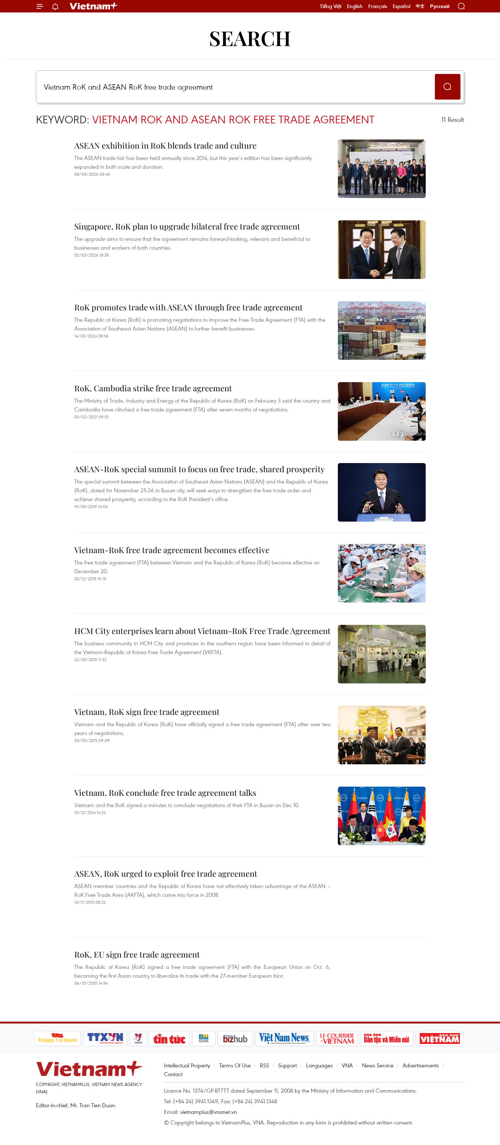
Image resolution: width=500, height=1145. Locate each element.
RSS (264, 1065)
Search (250, 37)
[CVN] (337, 1038)
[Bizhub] (235, 1038)
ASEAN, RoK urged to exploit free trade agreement (165, 873)
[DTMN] (387, 1038)
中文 (420, 6)
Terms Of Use (235, 1065)
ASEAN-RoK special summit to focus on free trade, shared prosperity (199, 468)
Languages (319, 1065)
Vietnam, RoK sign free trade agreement (147, 711)
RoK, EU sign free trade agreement (137, 954)
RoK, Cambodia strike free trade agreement (153, 388)
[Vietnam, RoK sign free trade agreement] (382, 735)
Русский (439, 6)
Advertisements (421, 1065)
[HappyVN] (57, 1038)
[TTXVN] (105, 1038)
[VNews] (137, 1038)
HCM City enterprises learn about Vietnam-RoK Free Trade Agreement (202, 630)
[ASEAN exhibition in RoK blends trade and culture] (382, 168)
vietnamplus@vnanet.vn (208, 1111)
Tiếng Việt (331, 6)
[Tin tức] (169, 1038)
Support (287, 1065)
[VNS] (284, 1038)
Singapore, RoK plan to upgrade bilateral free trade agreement (187, 226)
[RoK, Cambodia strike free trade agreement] (382, 411)
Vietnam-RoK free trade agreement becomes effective (171, 549)
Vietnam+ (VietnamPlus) (94, 6)
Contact (173, 1074)
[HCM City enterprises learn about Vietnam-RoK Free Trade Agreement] (382, 654)
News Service (377, 1065)
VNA (347, 1065)
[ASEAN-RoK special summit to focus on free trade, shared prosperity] (382, 492)
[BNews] (204, 1038)
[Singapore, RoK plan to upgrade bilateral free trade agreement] (382, 249)
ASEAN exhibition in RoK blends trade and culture (165, 145)
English (355, 6)
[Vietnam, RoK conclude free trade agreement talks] (382, 816)
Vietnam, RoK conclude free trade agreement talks (165, 792)
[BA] (440, 1038)
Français (377, 6)
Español (401, 6)
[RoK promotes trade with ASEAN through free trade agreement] (382, 330)
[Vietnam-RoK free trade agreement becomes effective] (382, 573)
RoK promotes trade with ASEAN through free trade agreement (188, 307)
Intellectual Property (187, 1065)
